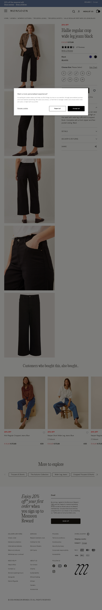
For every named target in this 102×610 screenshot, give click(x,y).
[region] (51, 102)
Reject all (57, 108)
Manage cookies (22, 108)
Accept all (76, 108)
